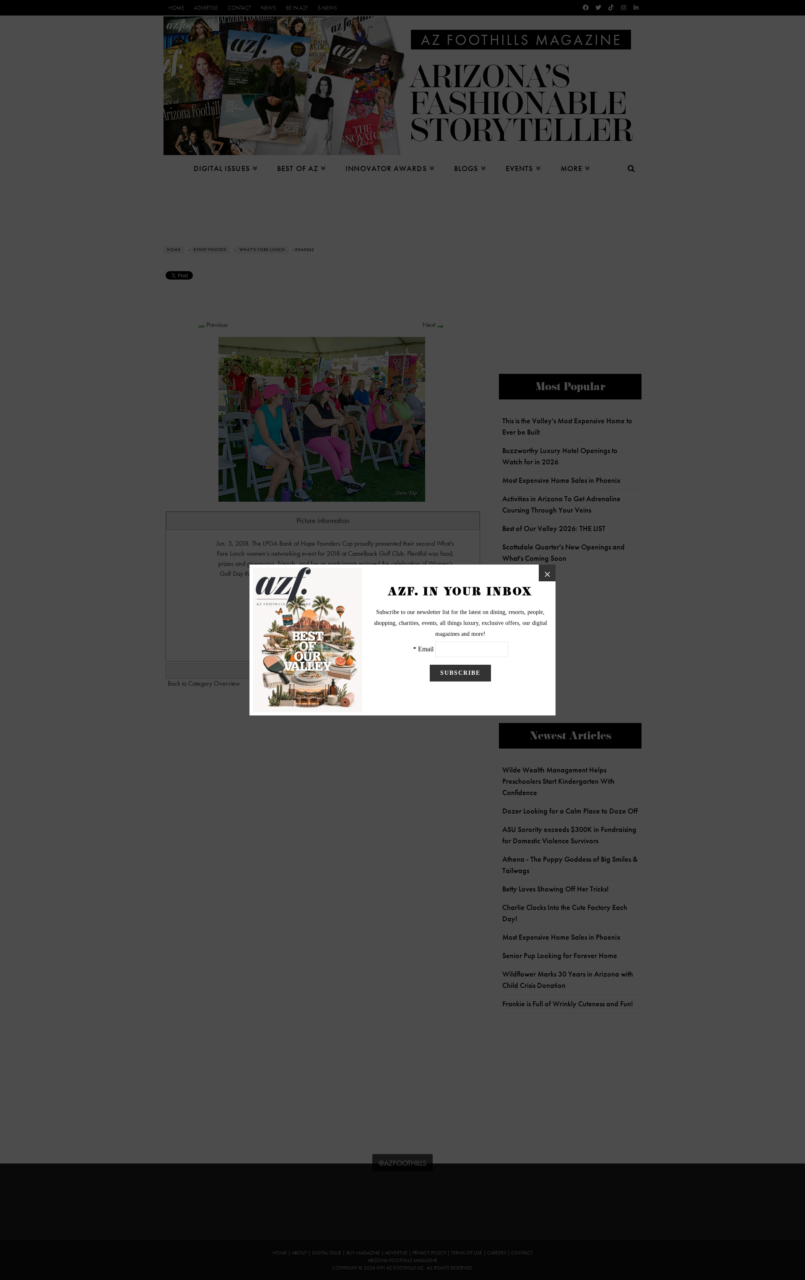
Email (426, 649)
